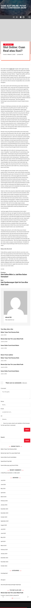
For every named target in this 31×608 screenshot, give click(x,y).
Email (2, 408)
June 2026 (3, 484)
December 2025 (4, 508)
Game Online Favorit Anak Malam (10, 345)
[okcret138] (15, 303)
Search (3, 437)
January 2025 (4, 553)
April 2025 (3, 541)
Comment (3, 388)
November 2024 (4, 561)
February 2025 (4, 549)
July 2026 (3, 480)
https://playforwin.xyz (9, 319)
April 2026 (3, 492)
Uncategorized (4, 573)
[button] (3, 597)
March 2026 (3, 496)
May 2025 (3, 537)
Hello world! (17, 472)
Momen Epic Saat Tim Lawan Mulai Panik (12, 339)
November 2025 (4, 513)
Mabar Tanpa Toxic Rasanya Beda (10, 332)
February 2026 (4, 500)
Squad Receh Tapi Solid (6, 461)
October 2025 (4, 517)
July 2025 (3, 529)
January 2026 (4, 504)
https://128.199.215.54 (6, 248)
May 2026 (3, 488)
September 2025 (4, 521)
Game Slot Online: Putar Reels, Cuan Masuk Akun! (13, 7)
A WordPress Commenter (6, 472)
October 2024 (4, 565)
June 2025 (3, 533)
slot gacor (3, 579)
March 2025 (3, 545)
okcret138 (20, 54)
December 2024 (4, 557)
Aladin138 (11, 68)
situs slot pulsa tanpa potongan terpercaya (11, 584)
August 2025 (4, 525)
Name (2, 401)
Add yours (24, 383)
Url (1, 416)
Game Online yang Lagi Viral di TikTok (9, 465)
